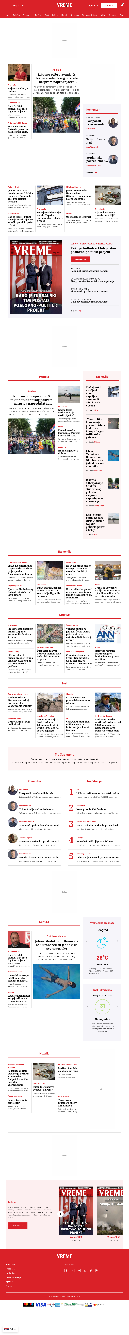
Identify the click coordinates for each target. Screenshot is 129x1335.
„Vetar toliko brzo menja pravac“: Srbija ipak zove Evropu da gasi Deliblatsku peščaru (20, 196)
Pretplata (108, 5)
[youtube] (79, 1270)
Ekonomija (27, 15)
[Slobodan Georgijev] (113, 163)
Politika (16, 15)
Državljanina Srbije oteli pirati (19, 723)
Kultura (55, 15)
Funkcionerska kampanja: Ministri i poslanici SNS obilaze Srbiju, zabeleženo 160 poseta (69, 433)
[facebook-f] (66, 1270)
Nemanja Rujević (25, 838)
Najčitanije (94, 781)
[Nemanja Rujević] (13, 838)
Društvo (38, 15)
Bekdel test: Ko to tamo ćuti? (17, 1101)
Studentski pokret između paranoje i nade (96, 159)
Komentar (75, 15)
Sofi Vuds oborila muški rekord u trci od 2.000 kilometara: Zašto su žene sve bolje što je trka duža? (108, 725)
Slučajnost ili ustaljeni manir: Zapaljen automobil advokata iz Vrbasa (50, 216)
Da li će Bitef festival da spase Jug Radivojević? (17, 109)
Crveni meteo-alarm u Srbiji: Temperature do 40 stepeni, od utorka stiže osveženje (79, 659)
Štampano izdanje (89, 15)
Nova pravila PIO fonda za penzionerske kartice (91, 809)
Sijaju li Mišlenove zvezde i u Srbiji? (105, 214)
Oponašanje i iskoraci (78, 217)
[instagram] (85, 1270)
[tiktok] (91, 1270)
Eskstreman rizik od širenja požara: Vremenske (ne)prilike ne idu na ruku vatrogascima (18, 1078)
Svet (47, 15)
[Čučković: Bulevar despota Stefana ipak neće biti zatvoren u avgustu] (50, 633)
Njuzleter (113, 15)
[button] (87, 940)
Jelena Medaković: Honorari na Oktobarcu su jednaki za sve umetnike (78, 194)
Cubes (78, 1296)
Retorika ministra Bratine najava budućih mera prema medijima (107, 655)
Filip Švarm (90, 128)
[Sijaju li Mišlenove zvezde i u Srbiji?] (108, 195)
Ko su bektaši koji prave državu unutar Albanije (78, 700)
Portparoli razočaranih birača (95, 122)
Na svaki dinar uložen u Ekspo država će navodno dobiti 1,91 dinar (78, 569)
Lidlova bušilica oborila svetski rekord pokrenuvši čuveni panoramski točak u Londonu (98, 793)
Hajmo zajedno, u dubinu (18, 89)
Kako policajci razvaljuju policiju (89, 271)
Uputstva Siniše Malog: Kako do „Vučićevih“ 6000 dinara (21, 592)
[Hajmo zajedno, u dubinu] (19, 72)
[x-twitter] (72, 1270)
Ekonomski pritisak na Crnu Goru (90, 291)
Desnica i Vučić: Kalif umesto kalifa (39, 857)
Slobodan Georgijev (93, 165)
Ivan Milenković (92, 147)
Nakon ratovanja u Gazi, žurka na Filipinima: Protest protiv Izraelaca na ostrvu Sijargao (48, 725)
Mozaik (64, 15)
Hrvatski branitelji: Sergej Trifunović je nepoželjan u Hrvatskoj (19, 998)
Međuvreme (38, 762)
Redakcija (10, 1264)
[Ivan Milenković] (113, 145)
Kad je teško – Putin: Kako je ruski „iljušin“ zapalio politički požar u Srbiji (21, 221)
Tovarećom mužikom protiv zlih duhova (67, 1103)
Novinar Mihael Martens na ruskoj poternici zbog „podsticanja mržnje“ (20, 701)
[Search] (8, 5)
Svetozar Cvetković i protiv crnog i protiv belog (39, 841)
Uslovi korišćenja (13, 1277)
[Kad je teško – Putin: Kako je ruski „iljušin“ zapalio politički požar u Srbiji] (69, 394)
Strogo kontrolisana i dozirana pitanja (93, 281)
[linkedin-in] (97, 1270)
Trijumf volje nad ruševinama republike (95, 141)
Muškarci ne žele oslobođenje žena (68, 1069)
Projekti (9, 1286)
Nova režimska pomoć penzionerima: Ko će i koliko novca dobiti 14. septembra (79, 593)
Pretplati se (80, 259)
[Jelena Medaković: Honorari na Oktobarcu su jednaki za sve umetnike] (113, 455)
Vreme (56, 1296)
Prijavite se (93, 5)
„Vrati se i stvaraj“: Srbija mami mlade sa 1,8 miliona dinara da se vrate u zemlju (107, 591)
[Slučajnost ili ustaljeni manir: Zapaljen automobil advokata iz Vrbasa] (50, 195)
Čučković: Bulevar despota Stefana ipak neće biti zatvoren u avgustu (49, 655)
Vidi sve (89, 172)
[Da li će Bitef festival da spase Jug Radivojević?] (19, 939)
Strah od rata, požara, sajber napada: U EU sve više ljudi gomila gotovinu (49, 591)
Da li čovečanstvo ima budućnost (89, 301)
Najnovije (6, 15)
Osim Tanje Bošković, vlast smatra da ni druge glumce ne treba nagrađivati (97, 857)
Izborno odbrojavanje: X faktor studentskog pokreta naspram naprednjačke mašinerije (57, 78)
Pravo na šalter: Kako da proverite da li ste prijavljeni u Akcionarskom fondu (18, 129)
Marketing (10, 1273)
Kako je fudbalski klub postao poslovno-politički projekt (93, 250)
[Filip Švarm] (113, 127)
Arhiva (103, 15)
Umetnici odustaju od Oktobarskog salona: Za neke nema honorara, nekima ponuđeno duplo (18, 978)
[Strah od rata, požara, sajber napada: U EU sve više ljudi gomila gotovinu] (50, 570)
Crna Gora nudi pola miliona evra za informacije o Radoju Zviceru (78, 725)
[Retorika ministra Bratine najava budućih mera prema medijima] (108, 633)
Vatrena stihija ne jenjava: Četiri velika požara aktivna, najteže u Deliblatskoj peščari (78, 634)
